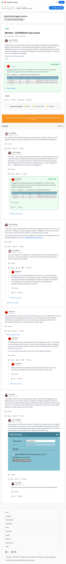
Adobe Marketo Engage (21, 7)
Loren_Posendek (13, 40)
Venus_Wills (12, 394)
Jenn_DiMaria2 (12, 133)
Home (2, 7)
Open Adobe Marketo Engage (15, 19)
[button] (56, 8)
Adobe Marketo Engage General (8, 8)
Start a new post (49, 117)
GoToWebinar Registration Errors (34, 237)
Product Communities (10, 7)
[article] (32, 141)
